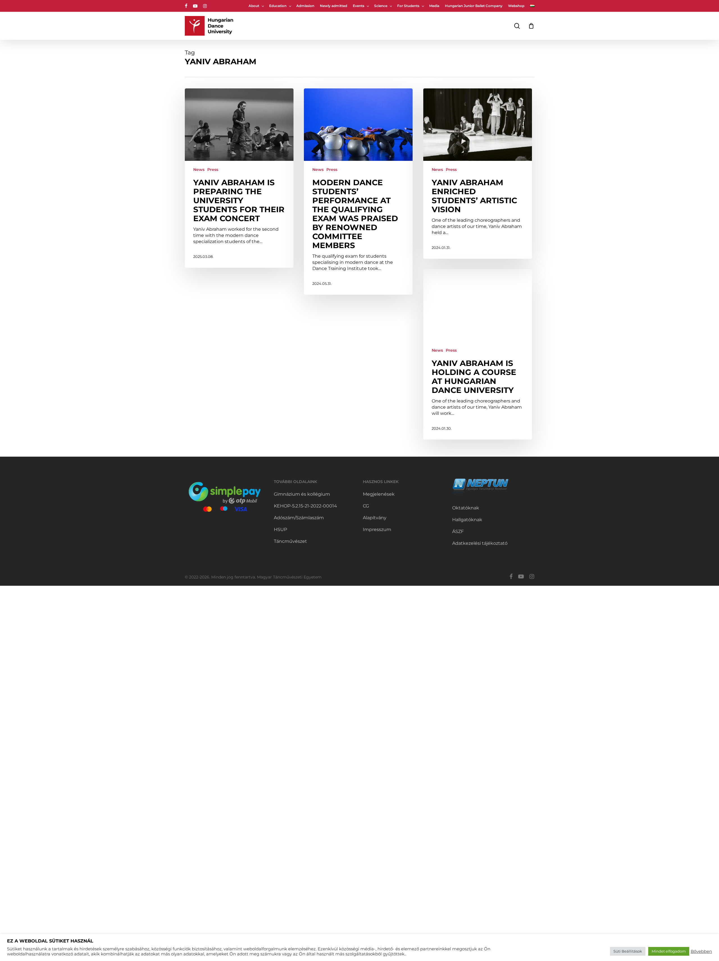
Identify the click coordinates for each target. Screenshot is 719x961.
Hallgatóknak (467, 519)
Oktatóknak (465, 508)
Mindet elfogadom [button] (669, 951)
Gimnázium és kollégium (302, 494)
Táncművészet (290, 541)
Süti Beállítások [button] (627, 951)
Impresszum (377, 529)
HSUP (280, 529)
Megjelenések (379, 494)
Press (212, 169)
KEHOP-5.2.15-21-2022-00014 (305, 506)
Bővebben (701, 951)
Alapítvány (374, 517)
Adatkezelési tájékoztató (480, 543)
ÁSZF (458, 531)
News (198, 169)
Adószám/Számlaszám (299, 517)
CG (366, 506)
